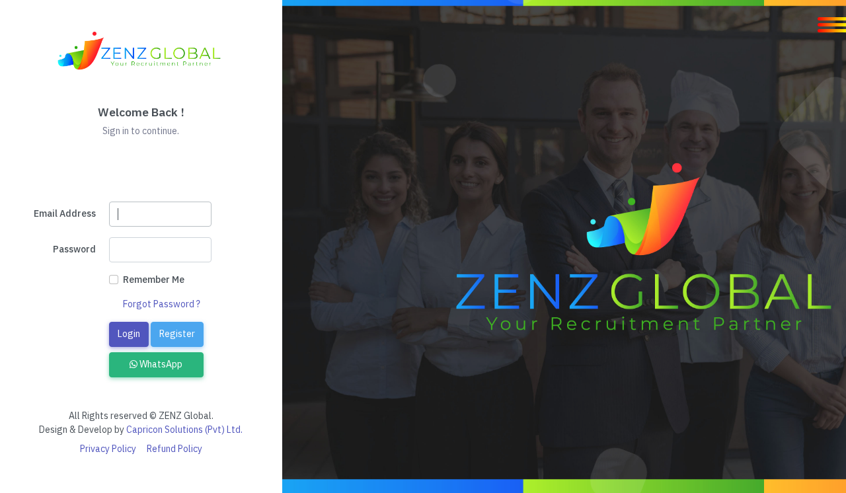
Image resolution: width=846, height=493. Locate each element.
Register (177, 334)
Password (74, 249)
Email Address (65, 213)
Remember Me (153, 279)
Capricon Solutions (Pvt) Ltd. (184, 430)
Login (129, 334)
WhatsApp (159, 364)
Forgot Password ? (161, 304)
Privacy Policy (108, 449)
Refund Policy (174, 449)
